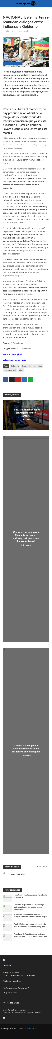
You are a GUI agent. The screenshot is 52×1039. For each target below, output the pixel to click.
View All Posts (41, 866)
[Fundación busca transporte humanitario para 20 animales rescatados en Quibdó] (7, 927)
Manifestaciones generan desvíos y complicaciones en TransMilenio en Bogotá (26, 748)
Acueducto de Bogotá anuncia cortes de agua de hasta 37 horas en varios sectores (30, 935)
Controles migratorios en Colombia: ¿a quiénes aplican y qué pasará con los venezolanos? (26, 537)
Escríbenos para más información (17, 988)
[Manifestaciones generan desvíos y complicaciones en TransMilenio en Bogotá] (7, 917)
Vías (20, 370)
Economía (26, 366)
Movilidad (38, 366)
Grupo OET (32, 1028)
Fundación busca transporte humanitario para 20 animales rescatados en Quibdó (30, 925)
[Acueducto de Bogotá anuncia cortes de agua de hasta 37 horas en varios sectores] (7, 937)
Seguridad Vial (10, 370)
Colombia (15, 366)
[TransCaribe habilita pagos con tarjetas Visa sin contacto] (7, 898)
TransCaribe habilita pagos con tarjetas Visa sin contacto (26, 413)
